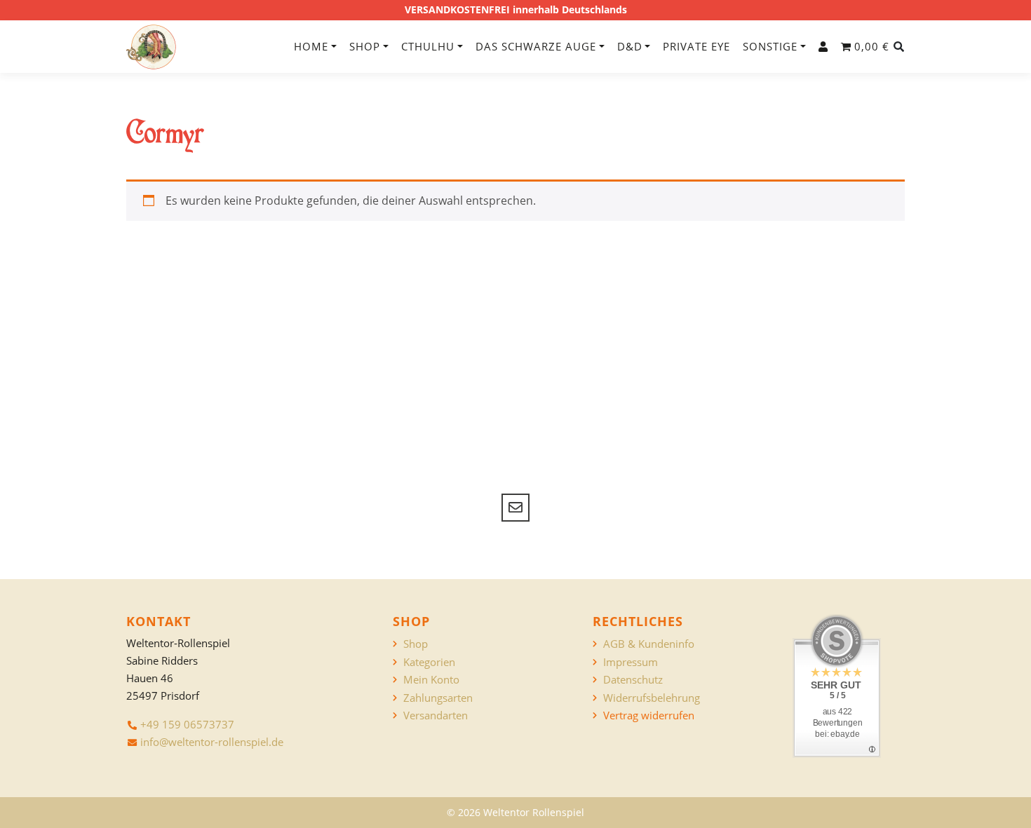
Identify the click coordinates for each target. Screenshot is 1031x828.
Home (311, 46)
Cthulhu (427, 46)
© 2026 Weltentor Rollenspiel (515, 812)
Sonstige (770, 46)
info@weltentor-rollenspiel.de (211, 742)
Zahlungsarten (438, 698)
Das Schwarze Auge (536, 46)
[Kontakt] (515, 508)
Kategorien (429, 662)
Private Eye (696, 46)
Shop (364, 46)
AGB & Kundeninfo (648, 644)
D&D (629, 46)
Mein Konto (431, 679)
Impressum (630, 662)
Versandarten (435, 715)
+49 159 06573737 (187, 724)
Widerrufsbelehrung (651, 698)
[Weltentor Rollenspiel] (151, 47)
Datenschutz (633, 679)
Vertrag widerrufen (648, 715)
